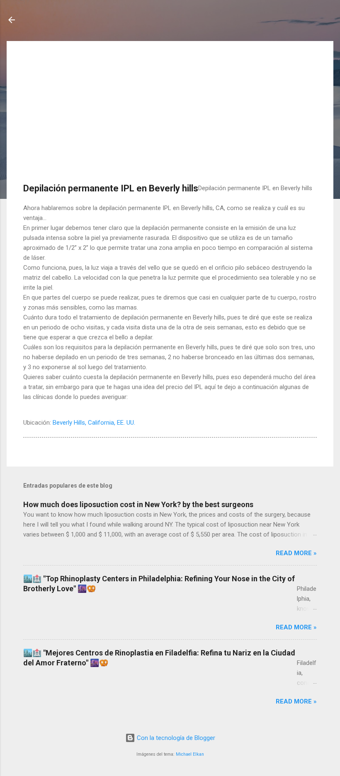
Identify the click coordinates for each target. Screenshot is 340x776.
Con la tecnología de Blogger (175, 738)
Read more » (296, 553)
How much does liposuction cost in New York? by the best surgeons (138, 504)
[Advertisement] (170, 116)
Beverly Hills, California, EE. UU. (94, 422)
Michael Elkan (190, 754)
